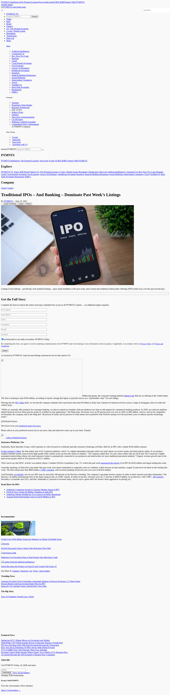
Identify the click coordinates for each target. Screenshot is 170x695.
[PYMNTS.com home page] (13, 7)
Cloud (14, 61)
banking (15, 571)
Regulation (11, 33)
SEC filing (19, 403)
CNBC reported (47, 470)
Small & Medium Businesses (24, 75)
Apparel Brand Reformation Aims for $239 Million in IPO (30, 497)
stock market (44, 571)
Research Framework (21, 107)
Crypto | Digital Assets (15, 31)
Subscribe (16, 140)
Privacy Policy (146, 344)
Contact (9, 4)
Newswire (43, 2)
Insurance (24, 571)
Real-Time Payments (20, 87)
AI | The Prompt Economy (17, 29)
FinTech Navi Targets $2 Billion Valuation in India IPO (29, 492)
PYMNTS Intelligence (10, 2)
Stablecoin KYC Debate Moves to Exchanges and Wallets (25, 640)
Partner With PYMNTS (75, 2)
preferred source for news (30, 426)
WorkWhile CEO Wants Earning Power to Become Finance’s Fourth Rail (32, 643)
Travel (14, 82)
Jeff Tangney (158, 477)
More (8, 41)
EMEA (15, 92)
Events (50, 2)
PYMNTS (8, 201)
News (35, 571)
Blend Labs (129, 396)
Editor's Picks (17, 112)
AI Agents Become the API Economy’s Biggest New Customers (28, 655)
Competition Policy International (25, 124)
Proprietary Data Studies (22, 105)
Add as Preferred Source (16, 438)
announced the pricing (110, 463)
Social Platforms (18, 78)
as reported (18, 474)
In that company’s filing (11, 451)
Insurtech (15, 73)
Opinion (15, 115)
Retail (8, 24)
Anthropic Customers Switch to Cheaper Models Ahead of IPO (32, 489)
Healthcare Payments (20, 70)
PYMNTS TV (12, 14)
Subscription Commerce (22, 80)
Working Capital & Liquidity (24, 122)
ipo (30, 571)
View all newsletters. (21, 673)
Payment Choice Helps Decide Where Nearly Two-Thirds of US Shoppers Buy (34, 652)
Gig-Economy (18, 66)
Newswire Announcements (23, 117)
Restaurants (16, 90)
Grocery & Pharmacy (21, 68)
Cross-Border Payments (22, 63)
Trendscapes (11, 36)
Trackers (15, 103)
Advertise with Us (19, 144)
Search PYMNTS (8, 149)
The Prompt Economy (29, 2)
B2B (8, 21)
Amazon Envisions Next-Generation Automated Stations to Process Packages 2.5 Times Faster (40, 581)
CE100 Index (17, 119)
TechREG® (17, 85)
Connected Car (18, 54)
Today (9, 19)
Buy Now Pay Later (20, 56)
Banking (15, 58)
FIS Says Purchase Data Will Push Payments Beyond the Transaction (30, 645)
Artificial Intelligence (20, 51)
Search (34, 17)
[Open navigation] (2, 10)
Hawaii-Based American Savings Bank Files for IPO (23, 584)
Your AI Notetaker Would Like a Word (17, 597)
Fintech (9, 26)
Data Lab (10, 38)
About (3, 4)
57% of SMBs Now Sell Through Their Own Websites (24, 650)
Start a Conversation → (11, 690)
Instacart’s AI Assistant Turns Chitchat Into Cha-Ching (24, 586)
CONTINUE (6, 673)
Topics (8, 46)
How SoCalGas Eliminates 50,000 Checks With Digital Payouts (28, 647)
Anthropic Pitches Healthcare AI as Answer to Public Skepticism (33, 494)
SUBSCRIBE (59, 2)
